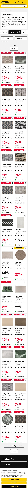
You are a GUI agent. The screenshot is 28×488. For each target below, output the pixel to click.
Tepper (3, 10)
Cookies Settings (13, 486)
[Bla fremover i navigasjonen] (26, 32)
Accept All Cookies (14, 479)
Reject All (14, 483)
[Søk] (25, 5)
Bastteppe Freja (19, 68)
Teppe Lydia (6, 263)
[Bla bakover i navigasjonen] (2, 32)
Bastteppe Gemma (20, 101)
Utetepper (9, 10)
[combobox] (12, 5)
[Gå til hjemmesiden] (5, 2)
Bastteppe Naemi (6, 166)
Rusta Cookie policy (15, 476)
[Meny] (26, 2)
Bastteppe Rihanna (7, 330)
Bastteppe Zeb (19, 133)
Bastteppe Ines (6, 428)
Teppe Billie (20, 231)
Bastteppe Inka (6, 101)
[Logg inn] (15, 2)
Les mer (4, 26)
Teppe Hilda (18, 263)
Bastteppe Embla (19, 166)
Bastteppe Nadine (7, 231)
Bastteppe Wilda (6, 68)
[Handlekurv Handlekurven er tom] (22, 2)
